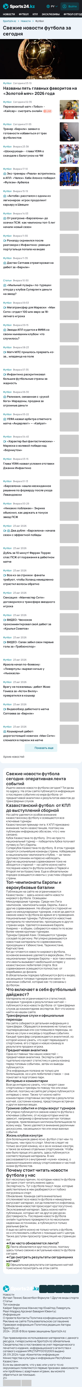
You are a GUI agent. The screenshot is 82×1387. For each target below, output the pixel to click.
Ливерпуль (63, 1308)
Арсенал (26, 1311)
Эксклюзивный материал (22, 1209)
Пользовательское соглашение (48, 1321)
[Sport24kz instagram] (75, 1289)
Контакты (23, 1318)
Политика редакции (47, 1324)
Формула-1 (44, 1298)
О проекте (9, 1318)
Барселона (20, 1308)
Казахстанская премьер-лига (25, 824)
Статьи (7, 1301)
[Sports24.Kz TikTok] (67, 1289)
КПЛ (35, 14)
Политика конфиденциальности (51, 1318)
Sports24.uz (11, 1328)
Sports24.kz (9, 21)
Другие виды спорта (65, 1298)
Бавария (38, 1311)
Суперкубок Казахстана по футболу (29, 848)
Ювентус (50, 1311)
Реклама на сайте (14, 1321)
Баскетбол (30, 1298)
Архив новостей (13, 756)
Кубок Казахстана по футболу (25, 838)
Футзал (7, 1298)
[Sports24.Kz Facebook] (43, 1289)
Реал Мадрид (11, 1311)
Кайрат (7, 1308)
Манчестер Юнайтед (41, 1308)
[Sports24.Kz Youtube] (59, 1289)
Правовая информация (18, 1324)
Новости (9, 14)
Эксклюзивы (51, 14)
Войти (72, 6)
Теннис (17, 1298)
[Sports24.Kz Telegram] (51, 1289)
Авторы (66, 1324)
